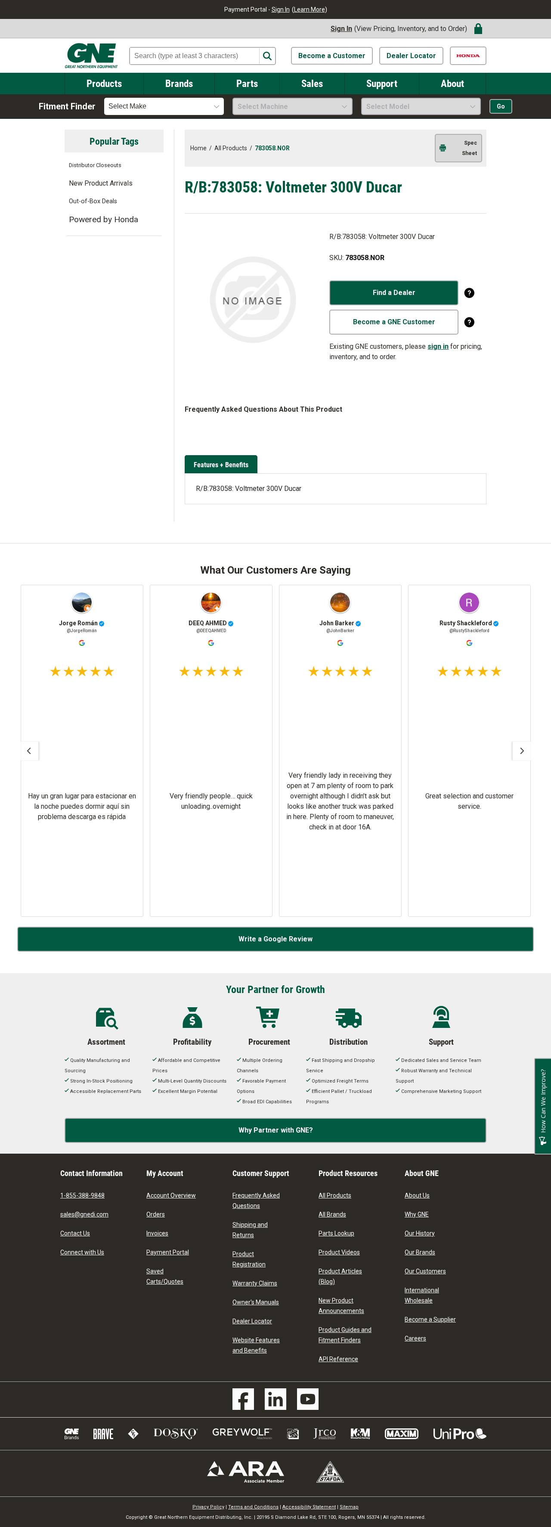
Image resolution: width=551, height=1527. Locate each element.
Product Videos (339, 1252)
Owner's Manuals (255, 1302)
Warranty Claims (254, 1283)
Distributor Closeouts (95, 165)
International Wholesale (422, 1295)
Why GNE (417, 1214)
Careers (415, 1338)
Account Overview (171, 1195)
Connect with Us (82, 1252)
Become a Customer (331, 56)
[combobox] (164, 106)
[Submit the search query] (267, 56)
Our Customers (425, 1271)
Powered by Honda (103, 219)
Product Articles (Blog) (340, 1276)
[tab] (222, 465)
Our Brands (420, 1252)
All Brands (332, 1214)
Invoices (157, 1233)
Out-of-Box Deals (93, 201)
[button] (28, 751)
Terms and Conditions (253, 1507)
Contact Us (75, 1233)
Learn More (309, 9)
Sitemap (349, 1507)
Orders (155, 1214)
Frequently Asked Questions (256, 1200)
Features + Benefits (221, 464)
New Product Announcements (341, 1305)
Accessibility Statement (309, 1507)
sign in (438, 346)
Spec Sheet (469, 148)
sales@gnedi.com (84, 1214)
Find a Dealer (394, 293)
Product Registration (249, 1259)
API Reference (338, 1359)
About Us (417, 1195)
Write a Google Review (275, 939)
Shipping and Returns (250, 1229)
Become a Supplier (430, 1319)
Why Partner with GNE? (275, 1130)
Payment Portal (167, 1252)
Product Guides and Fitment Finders (345, 1335)
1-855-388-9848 (82, 1195)
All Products (335, 1195)
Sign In (281, 9)
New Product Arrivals (101, 183)
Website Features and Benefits (256, 1345)
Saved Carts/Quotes (164, 1276)
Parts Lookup (336, 1233)
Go (501, 106)
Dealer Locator (411, 56)
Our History (420, 1233)
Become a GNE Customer (394, 322)
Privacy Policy (208, 1507)
